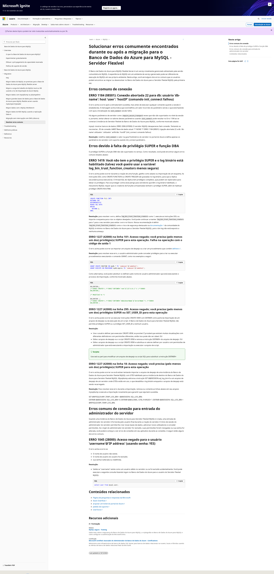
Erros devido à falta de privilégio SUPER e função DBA (248, 46)
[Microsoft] (4, 18)
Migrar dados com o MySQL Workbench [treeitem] (20, 108)
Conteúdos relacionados (238, 54)
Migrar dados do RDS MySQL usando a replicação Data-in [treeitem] (24, 113)
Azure (98, 39)
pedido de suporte (100, 507)
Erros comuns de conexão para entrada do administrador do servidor (244, 50)
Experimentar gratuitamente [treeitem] (16, 58)
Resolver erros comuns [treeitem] (14, 122)
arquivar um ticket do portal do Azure (108, 504)
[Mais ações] (183, 39)
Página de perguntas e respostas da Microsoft (111, 498)
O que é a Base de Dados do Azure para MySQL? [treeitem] (23, 54)
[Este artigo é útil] (245, 61)
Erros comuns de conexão (239, 43)
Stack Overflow (99, 501)
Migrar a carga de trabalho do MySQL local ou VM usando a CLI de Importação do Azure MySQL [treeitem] (24, 89)
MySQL (105, 39)
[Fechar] (45, 37)
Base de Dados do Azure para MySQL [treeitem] (17, 46)
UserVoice (97, 510)
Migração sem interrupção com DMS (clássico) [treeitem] (22, 118)
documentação (156, 225)
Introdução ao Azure (262, 24)
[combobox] (24, 42)
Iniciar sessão (266, 19)
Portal (249, 24)
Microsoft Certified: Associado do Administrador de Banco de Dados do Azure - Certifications (123, 541)
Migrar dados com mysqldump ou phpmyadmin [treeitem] (23, 95)
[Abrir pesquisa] (258, 19)
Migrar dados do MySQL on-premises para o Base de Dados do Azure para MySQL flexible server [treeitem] (25, 83)
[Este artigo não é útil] (247, 61)
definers (175, 248)
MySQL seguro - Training (98, 530)
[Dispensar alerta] (269, 4)
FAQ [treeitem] (7, 78)
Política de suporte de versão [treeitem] (16, 66)
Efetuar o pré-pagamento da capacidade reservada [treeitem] (24, 62)
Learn (91, 39)
